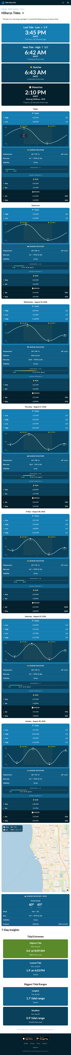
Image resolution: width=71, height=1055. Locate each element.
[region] (35, 858)
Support (44, 1043)
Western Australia (13, 9)
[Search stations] (63, 2)
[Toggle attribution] (67, 890)
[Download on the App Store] (28, 1038)
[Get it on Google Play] (42, 1038)
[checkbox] (12, 827)
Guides (26, 1043)
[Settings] (68, 2)
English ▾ (35, 1047)
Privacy (32, 1043)
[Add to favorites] (23, 12)
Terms (38, 1043)
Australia (4, 9)
